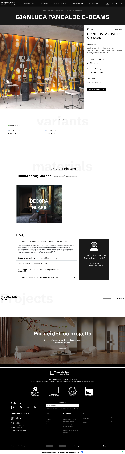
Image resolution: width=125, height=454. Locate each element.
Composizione (86, 418)
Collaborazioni (77, 3)
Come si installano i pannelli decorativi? (33, 264)
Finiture (65, 435)
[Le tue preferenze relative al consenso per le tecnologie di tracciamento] (122, 451)
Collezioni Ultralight (68, 421)
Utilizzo (85, 422)
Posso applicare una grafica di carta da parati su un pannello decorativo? (42, 271)
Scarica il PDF (94, 82)
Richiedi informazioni (96, 89)
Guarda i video (93, 263)
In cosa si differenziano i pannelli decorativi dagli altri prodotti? (43, 241)
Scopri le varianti (97, 72)
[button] (35, 3)
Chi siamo (48, 417)
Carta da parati (29, 3)
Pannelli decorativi (60, 3)
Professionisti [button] (93, 3)
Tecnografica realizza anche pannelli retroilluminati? (38, 258)
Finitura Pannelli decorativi (70, 430)
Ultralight (44, 3)
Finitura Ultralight (68, 424)
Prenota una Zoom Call (96, 266)
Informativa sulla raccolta (49, 452)
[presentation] (71, 121)
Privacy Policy (50, 445)
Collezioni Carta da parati (70, 417)
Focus (47, 424)
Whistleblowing (75, 446)
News (47, 421)
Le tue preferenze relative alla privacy (69, 452)
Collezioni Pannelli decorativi (68, 427)
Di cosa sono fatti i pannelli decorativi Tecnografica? (38, 277)
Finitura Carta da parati (69, 419)
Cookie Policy (63, 445)
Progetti (65, 432)
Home (44, 10)
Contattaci (62, 348)
